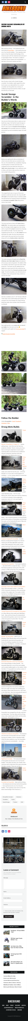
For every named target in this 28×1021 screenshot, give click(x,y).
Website (5, 904)
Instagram (3, 423)
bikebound (14, 816)
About (7, 1005)
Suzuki (13, 799)
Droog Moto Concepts (8, 797)
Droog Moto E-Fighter (24, 480)
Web (8, 423)
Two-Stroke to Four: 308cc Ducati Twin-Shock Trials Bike (17, 946)
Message (5, 877)
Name (4, 891)
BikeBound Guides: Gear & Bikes (12, 984)
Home (3, 1005)
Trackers (15, 802)
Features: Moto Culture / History (12, 982)
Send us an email (20, 329)
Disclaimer (17, 1005)
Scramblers (5, 799)
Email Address (7, 898)
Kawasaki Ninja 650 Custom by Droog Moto (12, 661)
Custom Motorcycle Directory (11, 980)
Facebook (18, 421)
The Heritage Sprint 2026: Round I (16, 954)
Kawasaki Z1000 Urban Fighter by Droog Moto (13, 586)
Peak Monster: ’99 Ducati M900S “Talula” (17, 931)
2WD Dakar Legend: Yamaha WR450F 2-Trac (16, 939)
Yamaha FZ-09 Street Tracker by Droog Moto (24, 678)
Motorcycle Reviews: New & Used (12, 987)
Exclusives (19, 797)
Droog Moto (11, 50)
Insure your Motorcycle (10, 978)
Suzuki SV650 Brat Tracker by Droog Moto (24, 701)
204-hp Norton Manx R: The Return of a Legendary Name (17, 962)
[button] (14, 18)
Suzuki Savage (6, 802)
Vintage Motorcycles (19, 1008)
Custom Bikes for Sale (9, 976)
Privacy (12, 1005)
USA (22, 802)
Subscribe (19, 1010)
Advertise (24, 1005)
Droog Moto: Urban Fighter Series (24, 506)
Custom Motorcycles (8, 1008)
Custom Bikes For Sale (11, 1010)
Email (13, 421)
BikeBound (14, 1001)
